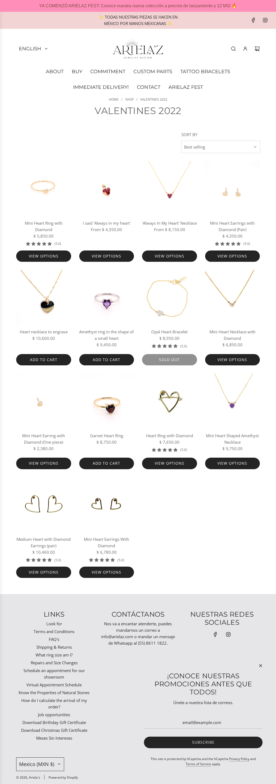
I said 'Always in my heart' (106, 223)
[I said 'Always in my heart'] (106, 188)
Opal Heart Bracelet (169, 331)
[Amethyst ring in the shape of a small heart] (106, 297)
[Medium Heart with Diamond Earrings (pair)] (43, 504)
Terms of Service (198, 764)
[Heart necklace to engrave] (43, 297)
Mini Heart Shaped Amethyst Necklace (232, 439)
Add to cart (43, 359)
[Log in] (245, 49)
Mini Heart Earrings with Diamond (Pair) (232, 226)
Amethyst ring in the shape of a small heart (106, 335)
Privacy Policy (239, 759)
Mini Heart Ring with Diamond (44, 226)
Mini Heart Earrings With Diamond (106, 542)
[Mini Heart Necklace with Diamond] (232, 297)
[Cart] (257, 49)
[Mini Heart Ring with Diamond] (43, 188)
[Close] (261, 666)
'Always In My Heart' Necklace (169, 223)
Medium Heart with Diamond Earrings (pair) (43, 542)
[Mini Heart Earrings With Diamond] (106, 504)
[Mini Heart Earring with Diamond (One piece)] (43, 400)
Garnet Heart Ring (106, 435)
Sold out (169, 359)
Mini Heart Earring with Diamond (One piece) (43, 439)
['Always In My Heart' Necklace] (169, 188)
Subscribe (203, 742)
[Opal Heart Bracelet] (169, 297)
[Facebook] (253, 20)
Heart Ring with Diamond (169, 435)
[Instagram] (265, 20)
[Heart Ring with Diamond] (169, 400)
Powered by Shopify (63, 777)
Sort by (189, 135)
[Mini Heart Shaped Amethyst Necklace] (232, 400)
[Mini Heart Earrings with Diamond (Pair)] (232, 188)
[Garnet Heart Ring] (106, 400)
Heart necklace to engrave (44, 331)
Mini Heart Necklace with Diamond (232, 335)
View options (43, 256)
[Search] (233, 49)
